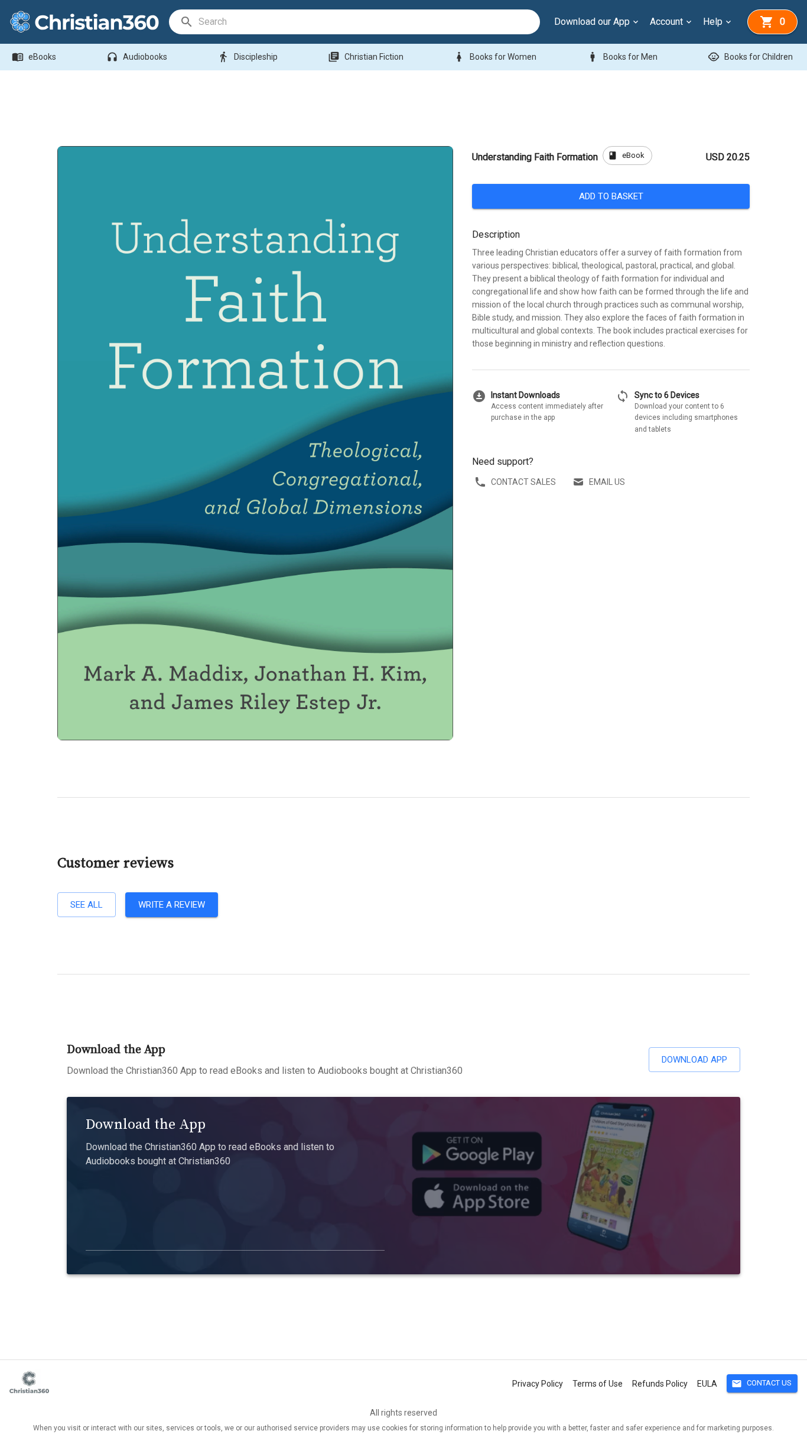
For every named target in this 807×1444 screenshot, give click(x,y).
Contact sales (523, 482)
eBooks (34, 57)
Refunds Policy (660, 1383)
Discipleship (247, 57)
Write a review (171, 904)
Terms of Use (597, 1383)
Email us (607, 482)
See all (86, 904)
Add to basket (611, 196)
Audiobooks (136, 57)
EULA (707, 1383)
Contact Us (761, 1383)
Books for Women (494, 57)
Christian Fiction (365, 57)
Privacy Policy (537, 1383)
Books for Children (750, 57)
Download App (694, 1059)
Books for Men (622, 57)
